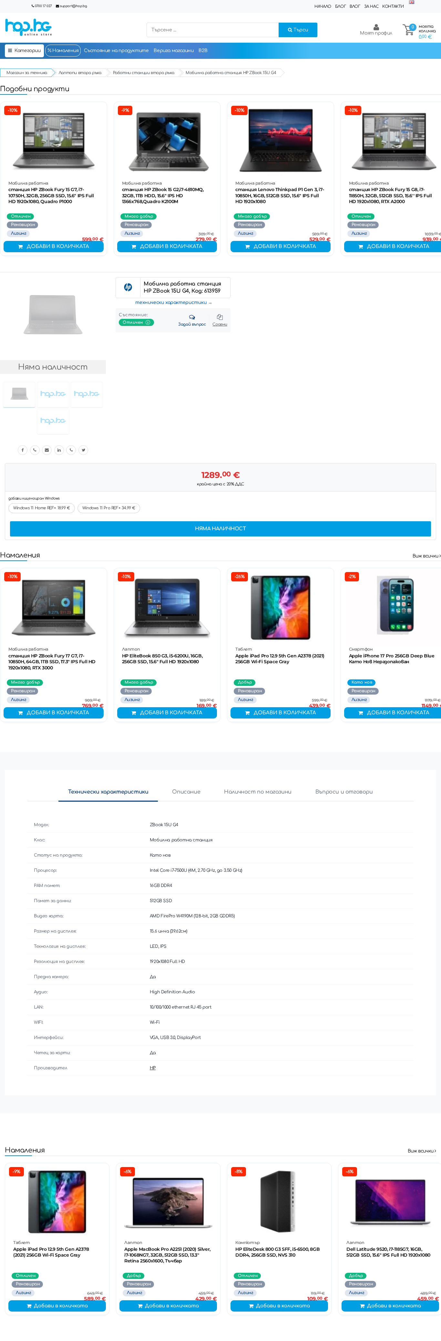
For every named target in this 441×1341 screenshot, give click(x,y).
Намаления (65, 50)
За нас (371, 6)
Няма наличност (220, 529)
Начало (322, 6)
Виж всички (426, 556)
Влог (355, 6)
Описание (186, 792)
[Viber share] (35, 450)
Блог (340, 6)
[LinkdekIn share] (59, 450)
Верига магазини (173, 50)
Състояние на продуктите (116, 50)
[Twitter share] (83, 450)
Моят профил (376, 33)
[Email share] (47, 450)
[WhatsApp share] (71, 450)
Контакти (393, 6)
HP (153, 1068)
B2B (203, 50)
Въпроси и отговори (344, 792)
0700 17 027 (43, 6)
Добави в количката (58, 246)
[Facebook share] (22, 450)
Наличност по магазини (258, 792)
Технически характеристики (108, 792)
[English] (411, 2)
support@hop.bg (73, 6)
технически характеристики (171, 302)
